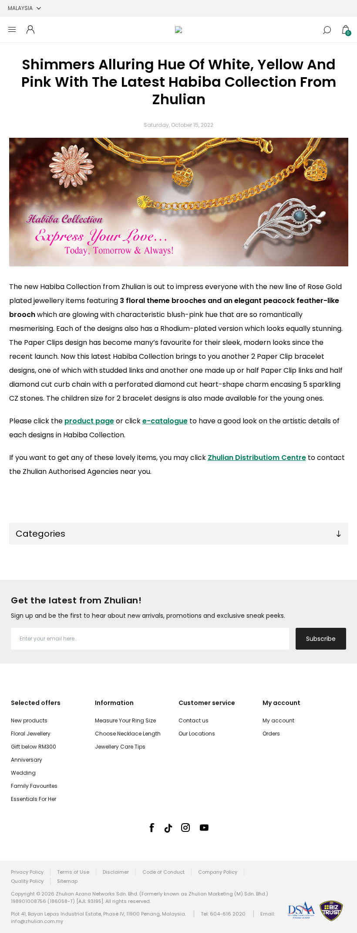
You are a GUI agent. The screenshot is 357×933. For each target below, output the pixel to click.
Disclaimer (116, 871)
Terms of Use (73, 871)
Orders (271, 733)
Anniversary (26, 759)
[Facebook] (151, 827)
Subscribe (321, 638)
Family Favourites (34, 786)
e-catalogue (165, 421)
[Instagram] (185, 827)
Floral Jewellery (31, 733)
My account (278, 720)
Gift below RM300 (33, 746)
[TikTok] (168, 828)
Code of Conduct (163, 871)
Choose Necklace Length (128, 733)
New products (29, 720)
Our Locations (196, 733)
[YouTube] (204, 827)
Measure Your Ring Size (125, 720)
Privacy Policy (27, 871)
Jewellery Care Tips (120, 746)
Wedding (23, 772)
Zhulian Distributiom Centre (257, 458)
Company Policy (217, 871)
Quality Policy (27, 881)
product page (89, 421)
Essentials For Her (33, 799)
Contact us (193, 720)
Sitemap (67, 881)
